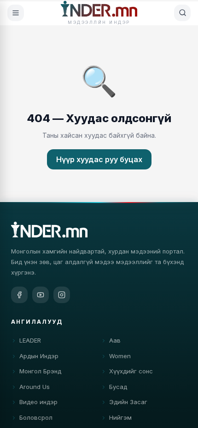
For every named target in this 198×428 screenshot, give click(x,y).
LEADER (30, 340)
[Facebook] (19, 295)
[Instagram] (61, 295)
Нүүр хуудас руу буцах (99, 159)
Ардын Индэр (38, 356)
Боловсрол (35, 417)
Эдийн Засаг (128, 401)
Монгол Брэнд (40, 371)
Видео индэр (38, 401)
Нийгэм (120, 417)
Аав (115, 340)
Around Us (34, 386)
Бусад (118, 386)
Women (120, 356)
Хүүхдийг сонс (131, 371)
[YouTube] (40, 295)
